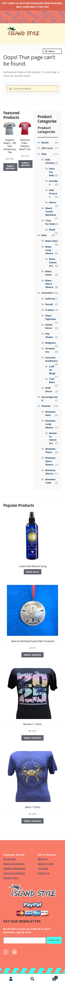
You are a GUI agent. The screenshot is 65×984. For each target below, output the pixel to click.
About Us (43, 858)
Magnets (50, 342)
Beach (45, 142)
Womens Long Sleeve (50, 424)
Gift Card (47, 148)
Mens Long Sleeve (49, 250)
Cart (50, 976)
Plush (52, 229)
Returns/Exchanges (14, 863)
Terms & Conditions (14, 873)
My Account (9, 858)
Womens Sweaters (53, 438)
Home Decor (48, 326)
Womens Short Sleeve (50, 461)
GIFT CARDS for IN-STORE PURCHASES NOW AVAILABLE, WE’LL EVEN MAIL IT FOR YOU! (32, 5)
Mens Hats (51, 240)
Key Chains (49, 335)
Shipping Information (14, 868)
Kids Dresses (53, 193)
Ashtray (50, 298)
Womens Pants (50, 450)
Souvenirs (47, 292)
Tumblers (52, 380)
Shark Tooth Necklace (50, 211)
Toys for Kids (50, 222)
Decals (49, 304)
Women (45, 405)
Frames (49, 309)
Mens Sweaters (53, 262)
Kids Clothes (49, 161)
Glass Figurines (50, 317)
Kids (44, 153)
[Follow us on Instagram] (16, 951)
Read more (32, 571)
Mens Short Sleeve (49, 284)
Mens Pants (48, 273)
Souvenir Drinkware (51, 359)
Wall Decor (48, 389)
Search (32, 979)
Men (44, 235)
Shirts (52, 202)
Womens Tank (50, 481)
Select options (10, 167)
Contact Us (44, 873)
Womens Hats (50, 413)
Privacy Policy (10, 877)
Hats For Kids (52, 172)
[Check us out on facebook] (7, 952)
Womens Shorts (50, 472)
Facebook (43, 868)
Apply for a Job (45, 863)
